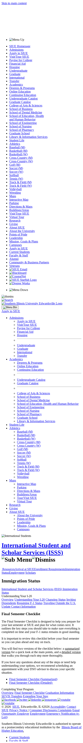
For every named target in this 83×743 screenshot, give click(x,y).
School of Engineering (23, 123)
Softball (14, 175)
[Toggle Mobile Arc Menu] (10, 307)
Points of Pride (18, 234)
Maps (12, 196)
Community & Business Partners (29, 262)
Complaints (65, 710)
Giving (13, 224)
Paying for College (20, 60)
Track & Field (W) (20, 185)
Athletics (14, 143)
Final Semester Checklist (29, 692)
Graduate (14, 74)
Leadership (16, 238)
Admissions (16, 49)
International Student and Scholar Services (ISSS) (36, 549)
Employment (17, 572)
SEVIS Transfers (12, 696)
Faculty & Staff (18, 255)
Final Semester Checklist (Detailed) (31, 682)
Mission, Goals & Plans (23, 241)
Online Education (20, 91)
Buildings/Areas (19, 210)
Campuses (15, 245)
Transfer (14, 81)
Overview (8, 599)
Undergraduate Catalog (23, 98)
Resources (8, 569)
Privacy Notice (18, 710)
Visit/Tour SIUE (19, 56)
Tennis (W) (16, 178)
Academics (16, 84)
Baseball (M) (17, 147)
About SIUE (17, 227)
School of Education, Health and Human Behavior (26, 117)
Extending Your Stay (35, 696)
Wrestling (15, 192)
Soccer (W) (16, 171)
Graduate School (19, 133)
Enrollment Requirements (49, 569)
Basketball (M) (18, 150)
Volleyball (15, 189)
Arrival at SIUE (24, 569)
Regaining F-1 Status (29, 603)
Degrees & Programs (22, 88)
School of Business (21, 109)
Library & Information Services (28, 136)
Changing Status (56, 599)
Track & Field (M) (20, 182)
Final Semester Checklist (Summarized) (33, 679)
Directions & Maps (20, 206)
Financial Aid (17, 63)
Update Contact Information (19, 606)
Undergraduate (18, 70)
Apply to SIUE (18, 53)
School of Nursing (20, 126)
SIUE (15, 706)
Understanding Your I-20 (29, 599)
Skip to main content (14, 3)
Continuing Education (22, 95)
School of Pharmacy (21, 130)
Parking (14, 203)
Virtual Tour (16, 217)
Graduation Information (59, 692)
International (17, 77)
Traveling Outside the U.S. (59, 603)
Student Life (16, 140)
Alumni (14, 259)
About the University (22, 231)
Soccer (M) (16, 168)
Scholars (30, 572)
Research (14, 220)
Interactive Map (18, 199)
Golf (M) (14, 164)
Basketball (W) (18, 154)
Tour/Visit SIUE (27, 498)
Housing (14, 67)
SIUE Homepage (19, 46)
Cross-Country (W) (21, 161)
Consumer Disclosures (43, 710)
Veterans (14, 265)
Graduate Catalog (20, 102)
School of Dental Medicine (25, 112)
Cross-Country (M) (21, 157)
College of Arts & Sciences (25, 105)
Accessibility (58, 706)
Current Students (19, 252)
